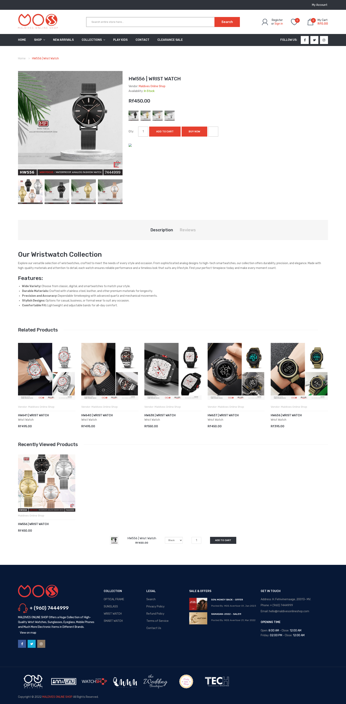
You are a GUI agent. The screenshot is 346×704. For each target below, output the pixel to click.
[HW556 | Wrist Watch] (30, 191)
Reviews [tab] (188, 230)
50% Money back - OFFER (227, 599)
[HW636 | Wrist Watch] (299, 371)
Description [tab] (161, 230)
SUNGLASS (111, 606)
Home (22, 58)
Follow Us (288, 40)
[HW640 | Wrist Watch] (110, 371)
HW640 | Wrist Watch (97, 415)
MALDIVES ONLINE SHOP (57, 697)
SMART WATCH (113, 621)
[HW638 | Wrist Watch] (173, 371)
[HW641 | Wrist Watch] (46, 371)
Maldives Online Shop (152, 86)
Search (151, 599)
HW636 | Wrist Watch (286, 415)
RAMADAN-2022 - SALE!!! (226, 614)
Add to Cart (165, 131)
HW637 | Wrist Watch (223, 415)
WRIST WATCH (113, 613)
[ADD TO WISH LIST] (213, 132)
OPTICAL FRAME (114, 599)
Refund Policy (155, 613)
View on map (28, 632)
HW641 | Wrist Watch (33, 415)
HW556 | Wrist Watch (33, 524)
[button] (22, 377)
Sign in (279, 23)
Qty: (131, 131)
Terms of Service (157, 621)
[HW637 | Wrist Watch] (236, 371)
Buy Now (194, 131)
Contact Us (153, 628)
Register (277, 20)
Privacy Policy (155, 606)
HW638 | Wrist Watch (160, 415)
